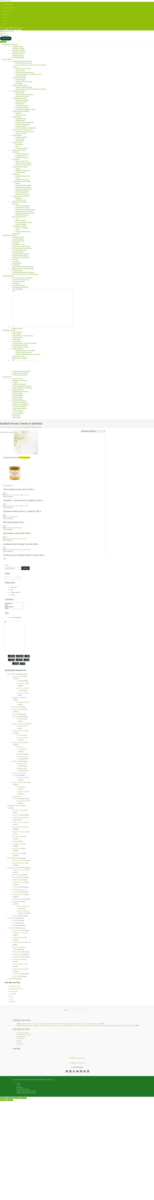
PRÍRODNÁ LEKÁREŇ (9, 330)
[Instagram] (4, 30)
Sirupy (18, 168)
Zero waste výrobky (19, 281)
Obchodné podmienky (23, 1089)
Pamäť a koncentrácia (19, 401)
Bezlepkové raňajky (18, 57)
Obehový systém (18, 399)
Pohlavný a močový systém (21, 404)
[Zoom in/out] (3, 1098)
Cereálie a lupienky (21, 137)
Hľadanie (25, 568)
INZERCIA (5, 23)
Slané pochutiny (21, 115)
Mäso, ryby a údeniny (19, 91)
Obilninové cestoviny (22, 157)
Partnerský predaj (16, 617)
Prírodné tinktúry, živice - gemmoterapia (25, 343)
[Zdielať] (16, 1098)
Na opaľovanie (17, 263)
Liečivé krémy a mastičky (20, 345)
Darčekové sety (17, 270)
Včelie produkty (17, 337)
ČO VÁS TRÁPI (7, 377)
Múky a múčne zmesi (22, 161)
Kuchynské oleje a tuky (23, 176)
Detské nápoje (20, 120)
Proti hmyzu (16, 265)
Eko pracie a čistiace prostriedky (22, 278)
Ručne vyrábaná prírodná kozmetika (23, 272)
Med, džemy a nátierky (19, 226)
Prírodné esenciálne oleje (20, 287)
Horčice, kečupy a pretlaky (24, 185)
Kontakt (18, 1083)
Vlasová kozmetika (18, 237)
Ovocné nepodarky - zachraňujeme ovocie (28, 74)
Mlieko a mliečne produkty (24, 87)
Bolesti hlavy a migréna (20, 380)
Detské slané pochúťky (23, 124)
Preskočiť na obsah (5, 1)
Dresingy (18, 198)
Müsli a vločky (20, 141)
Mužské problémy (18, 395)
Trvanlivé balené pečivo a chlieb (25, 109)
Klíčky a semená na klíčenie (24, 81)
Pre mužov (16, 261)
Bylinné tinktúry (17, 332)
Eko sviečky (16, 283)
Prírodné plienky (18, 289)
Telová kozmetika (18, 239)
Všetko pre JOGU (18, 328)
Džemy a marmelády (22, 228)
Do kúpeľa (16, 242)
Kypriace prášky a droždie (23, 163)
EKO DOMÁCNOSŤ (8, 276)
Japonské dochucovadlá (23, 187)
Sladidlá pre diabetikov (23, 170)
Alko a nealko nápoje (19, 217)
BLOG (4, 17)
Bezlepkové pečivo (18, 54)
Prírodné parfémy (18, 252)
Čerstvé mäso (20, 92)
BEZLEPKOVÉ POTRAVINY (10, 44)
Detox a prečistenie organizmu (22, 386)
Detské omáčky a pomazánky (25, 122)
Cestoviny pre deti (21, 155)
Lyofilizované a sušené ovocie (25, 72)
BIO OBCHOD (7, 11)
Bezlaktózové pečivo (22, 100)
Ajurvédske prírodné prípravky (22, 371)
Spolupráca (20, 1087)
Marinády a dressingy (22, 191)
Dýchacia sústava (18, 390)
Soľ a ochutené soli (21, 192)
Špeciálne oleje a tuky (22, 179)
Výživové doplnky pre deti (23, 352)
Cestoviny (16, 152)
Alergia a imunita (18, 378)
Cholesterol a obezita (19, 384)
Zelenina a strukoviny (19, 78)
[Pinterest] (12, 30)
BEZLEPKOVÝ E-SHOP (9, 7)
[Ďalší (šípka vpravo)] (10, 1100)
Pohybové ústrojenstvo (20, 406)
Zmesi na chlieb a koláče (23, 165)
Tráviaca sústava (18, 410)
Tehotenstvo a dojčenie (20, 408)
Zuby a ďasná (17, 417)
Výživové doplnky (18, 348)
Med (17, 229)
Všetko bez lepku (18, 46)
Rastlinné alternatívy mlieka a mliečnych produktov (31, 65)
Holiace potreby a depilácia (21, 254)
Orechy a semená (21, 133)
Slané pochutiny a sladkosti (21, 111)
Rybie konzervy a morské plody (25, 213)
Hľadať (7, 565)
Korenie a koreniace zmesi (24, 189)
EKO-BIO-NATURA (8, 4)
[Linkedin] (17, 30)
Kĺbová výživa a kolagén (20, 358)
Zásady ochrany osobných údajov (26, 1091)
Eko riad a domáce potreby (21, 279)
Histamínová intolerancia (20, 391)
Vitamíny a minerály (18, 356)
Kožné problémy (18, 393)
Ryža (17, 146)
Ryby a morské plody (22, 96)
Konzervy (15, 204)
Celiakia (15, 382)
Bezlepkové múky (18, 55)
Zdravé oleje (16, 339)
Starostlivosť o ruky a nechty (21, 246)
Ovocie (15, 67)
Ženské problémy (18, 414)
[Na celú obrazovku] (10, 1098)
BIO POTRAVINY (7, 59)
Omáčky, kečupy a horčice (20, 196)
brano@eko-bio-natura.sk (77, 1063)
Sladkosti (19, 113)
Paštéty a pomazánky (22, 215)
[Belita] (13, 608)
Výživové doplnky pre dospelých (25, 350)
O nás (18, 1085)
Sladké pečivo (20, 104)
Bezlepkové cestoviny (19, 52)
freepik (54, 1079)
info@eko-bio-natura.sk (77, 1058)
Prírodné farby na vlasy (20, 250)
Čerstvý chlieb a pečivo (20, 98)
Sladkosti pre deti (21, 126)
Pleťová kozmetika (18, 241)
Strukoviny (19, 83)
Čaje (17, 218)
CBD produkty (17, 341)
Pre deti (15, 259)
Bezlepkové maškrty (19, 50)
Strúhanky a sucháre (22, 105)
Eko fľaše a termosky (19, 285)
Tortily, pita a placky (22, 107)
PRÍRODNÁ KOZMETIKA (10, 235)
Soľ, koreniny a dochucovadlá (21, 181)
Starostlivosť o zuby (19, 244)
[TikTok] (6, 30)
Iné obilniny (19, 144)
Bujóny (18, 183)
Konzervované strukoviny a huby (26, 209)
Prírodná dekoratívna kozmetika (22, 248)
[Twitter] (14, 30)
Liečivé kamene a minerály (20, 347)
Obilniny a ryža (17, 142)
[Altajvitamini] (13, 603)
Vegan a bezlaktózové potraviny (22, 61)
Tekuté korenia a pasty (23, 194)
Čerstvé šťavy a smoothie (23, 68)
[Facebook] (1, 30)
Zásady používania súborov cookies (26, 1093)
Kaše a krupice (20, 139)
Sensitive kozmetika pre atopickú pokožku (25, 274)
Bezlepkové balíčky (18, 48)
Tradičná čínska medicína (20, 373)
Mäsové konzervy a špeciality (24, 94)
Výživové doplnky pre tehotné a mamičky (28, 354)
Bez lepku (14, 587)
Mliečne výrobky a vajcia (20, 85)
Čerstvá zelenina (21, 79)
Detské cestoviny (21, 118)
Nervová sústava (18, 397)
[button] (4, 35)
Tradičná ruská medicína (20, 375)
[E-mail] (20, 30)
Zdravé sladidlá (20, 172)
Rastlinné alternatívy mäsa (24, 63)
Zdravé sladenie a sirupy (20, 167)
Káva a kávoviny (21, 220)
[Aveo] (13, 605)
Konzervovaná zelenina (23, 205)
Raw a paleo (16, 233)
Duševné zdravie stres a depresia (22, 388)
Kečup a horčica (21, 200)
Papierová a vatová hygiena (21, 257)
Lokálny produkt (15, 592)
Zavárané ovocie (21, 76)
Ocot (17, 178)
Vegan (13, 595)
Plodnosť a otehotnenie (20, 402)
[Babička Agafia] (13, 606)
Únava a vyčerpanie (18, 412)
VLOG (4, 20)
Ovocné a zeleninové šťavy (24, 222)
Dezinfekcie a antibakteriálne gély (23, 267)
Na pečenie (16, 159)
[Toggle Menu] (3, 42)
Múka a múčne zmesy (19, 150)
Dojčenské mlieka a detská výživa (26, 128)
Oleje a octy (16, 174)
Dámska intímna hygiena (20, 255)
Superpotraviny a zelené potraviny (23, 335)
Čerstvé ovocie (20, 70)
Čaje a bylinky (17, 334)
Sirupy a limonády (21, 224)
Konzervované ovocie (22, 207)
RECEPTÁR (6, 14)
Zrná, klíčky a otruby (22, 148)
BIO (12, 590)
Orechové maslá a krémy (23, 231)
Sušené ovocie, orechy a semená (22, 130)
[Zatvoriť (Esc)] (23, 1098)
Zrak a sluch (16, 415)
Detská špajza (17, 117)
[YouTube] (9, 30)
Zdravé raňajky (17, 135)
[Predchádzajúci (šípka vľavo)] (3, 1100)
